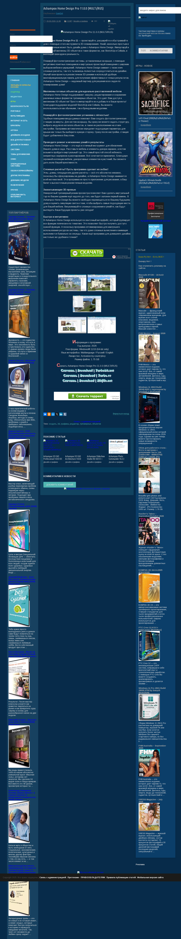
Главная (15, 80)
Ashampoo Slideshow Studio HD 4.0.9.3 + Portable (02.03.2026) (96, 459)
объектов (96, 424)
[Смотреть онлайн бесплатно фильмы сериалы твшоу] (87, 489)
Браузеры (15, 125)
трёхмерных (85, 424)
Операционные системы (18, 165)
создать (52, 424)
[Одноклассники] (49, 414)
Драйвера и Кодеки (20, 135)
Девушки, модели (20, 180)
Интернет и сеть (19, 121)
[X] (57, 414)
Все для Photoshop (21, 140)
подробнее (146, 125)
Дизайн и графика (80, 21)
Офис (13, 159)
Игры (13, 101)
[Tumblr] (65, 414)
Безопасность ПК (20, 106)
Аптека (14, 130)
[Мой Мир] (53, 414)
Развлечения (17, 185)
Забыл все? (26, 62)
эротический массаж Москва (152, 33)
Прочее (14, 190)
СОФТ (69, 21)
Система (15, 149)
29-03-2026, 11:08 (54, 21)
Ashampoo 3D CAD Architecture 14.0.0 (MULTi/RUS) (73, 459)
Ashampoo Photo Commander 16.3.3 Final (116, 459)
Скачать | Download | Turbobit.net (87, 370)
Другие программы (20, 175)
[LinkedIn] (61, 414)
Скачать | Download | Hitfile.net (87, 380)
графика (65, 424)
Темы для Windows (20, 154)
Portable (15, 111)
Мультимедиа (18, 116)
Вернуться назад (121, 414)
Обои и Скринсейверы (22, 171)
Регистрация (15, 62)
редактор (74, 424)
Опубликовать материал (18, 196)
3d (59, 424)
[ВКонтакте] (45, 414)
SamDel (59, 13)
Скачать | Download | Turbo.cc (87, 375)
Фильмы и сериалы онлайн (21, 86)
